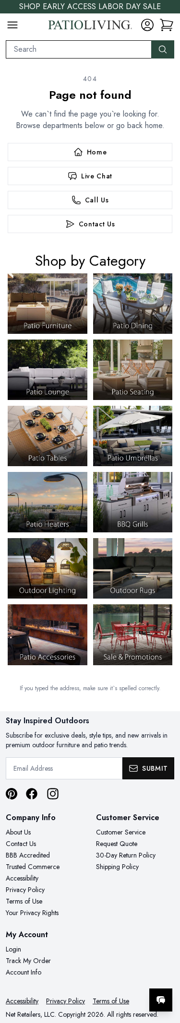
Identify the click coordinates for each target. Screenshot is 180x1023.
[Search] (162, 49)
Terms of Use (24, 901)
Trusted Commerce (33, 866)
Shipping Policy (117, 866)
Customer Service (120, 832)
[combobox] (78, 49)
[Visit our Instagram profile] (53, 793)
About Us (18, 832)
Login (13, 949)
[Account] (147, 25)
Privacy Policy (25, 889)
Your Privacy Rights (32, 912)
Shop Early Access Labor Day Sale (90, 6)
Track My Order (28, 960)
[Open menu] (12, 25)
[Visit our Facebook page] (31, 793)
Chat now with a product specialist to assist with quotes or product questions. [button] (106, 974)
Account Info (23, 972)
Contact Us (21, 843)
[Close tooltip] (164, 971)
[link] (166, 25)
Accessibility (22, 878)
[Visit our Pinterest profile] (11, 794)
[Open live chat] (160, 999)
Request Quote (116, 843)
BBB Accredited (28, 855)
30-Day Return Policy (126, 855)
